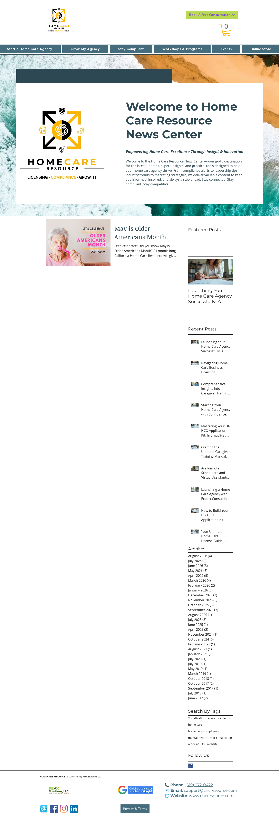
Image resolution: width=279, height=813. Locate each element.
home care (195, 725)
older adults (196, 744)
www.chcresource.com (211, 795)
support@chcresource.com (210, 790)
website (212, 744)
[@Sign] (44, 809)
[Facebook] (54, 809)
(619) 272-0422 (199, 785)
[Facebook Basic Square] (190, 766)
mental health (197, 738)
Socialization (196, 718)
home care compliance (203, 731)
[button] (226, 30)
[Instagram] (64, 809)
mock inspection (221, 738)
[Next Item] (226, 272)
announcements (219, 718)
